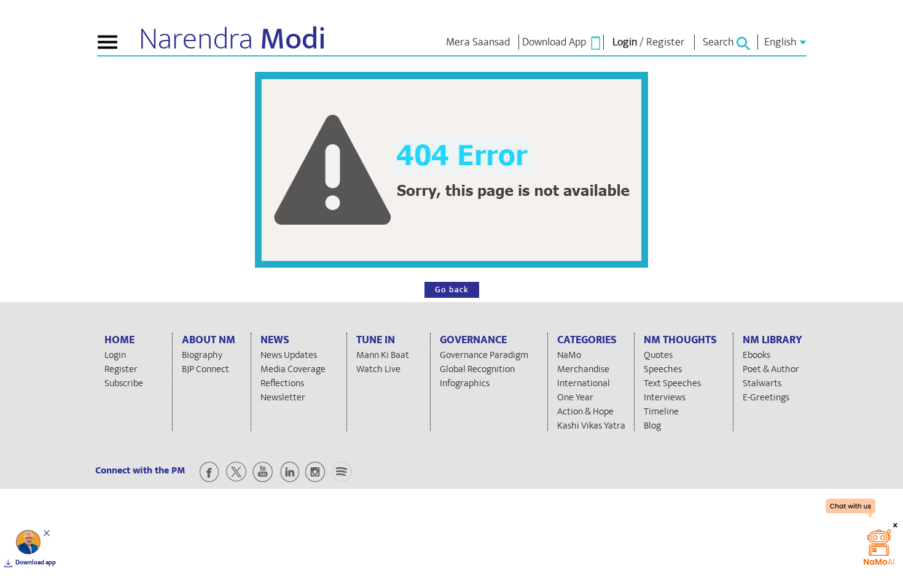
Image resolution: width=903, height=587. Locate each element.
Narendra (232, 39)
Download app (35, 562)
